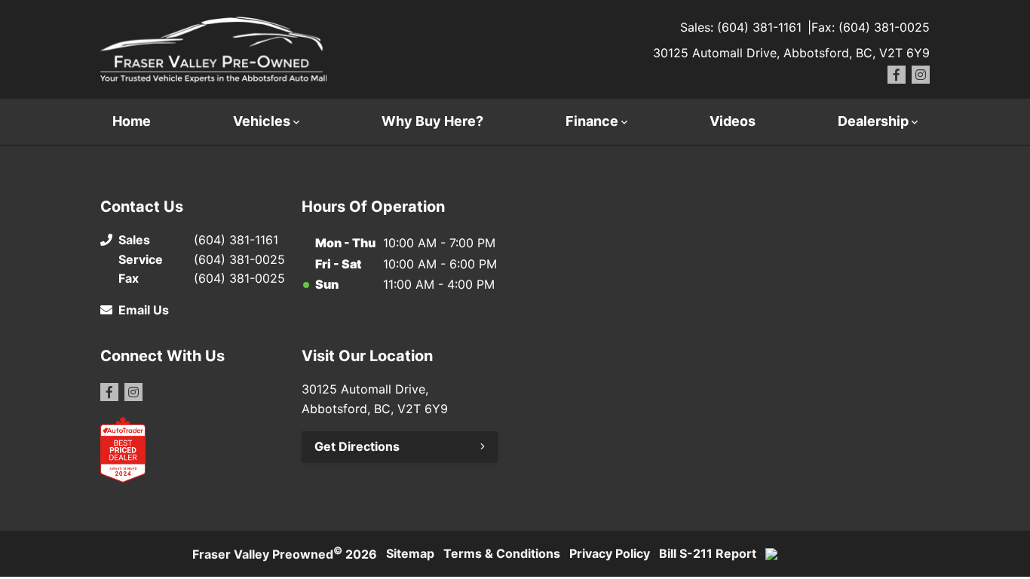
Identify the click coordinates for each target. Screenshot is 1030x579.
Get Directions (357, 446)
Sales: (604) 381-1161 (741, 27)
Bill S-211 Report (707, 553)
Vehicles (261, 121)
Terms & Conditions (501, 553)
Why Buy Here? (432, 121)
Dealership (873, 121)
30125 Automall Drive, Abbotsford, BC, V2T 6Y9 (791, 52)
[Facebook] (896, 75)
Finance (592, 121)
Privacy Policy (609, 553)
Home (131, 121)
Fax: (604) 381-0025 (870, 27)
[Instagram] (921, 75)
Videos (733, 121)
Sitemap (410, 553)
